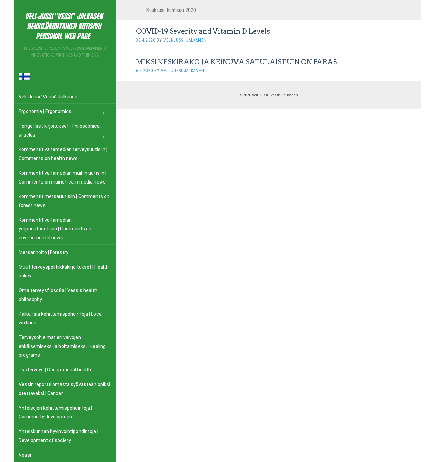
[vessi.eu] (65, 25)
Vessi (25, 455)
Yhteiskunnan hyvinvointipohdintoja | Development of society (58, 436)
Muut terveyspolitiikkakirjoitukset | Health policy (64, 271)
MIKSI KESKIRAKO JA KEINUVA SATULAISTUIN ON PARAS (236, 62)
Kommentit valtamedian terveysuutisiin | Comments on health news (63, 154)
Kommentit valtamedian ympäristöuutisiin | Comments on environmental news (55, 228)
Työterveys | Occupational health (55, 369)
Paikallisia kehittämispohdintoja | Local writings (61, 318)
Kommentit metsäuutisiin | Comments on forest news (64, 201)
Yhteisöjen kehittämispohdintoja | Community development (55, 412)
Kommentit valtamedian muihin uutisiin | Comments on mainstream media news (62, 177)
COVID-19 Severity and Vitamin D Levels (203, 31)
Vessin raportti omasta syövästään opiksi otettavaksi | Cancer (64, 389)
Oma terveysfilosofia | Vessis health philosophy (58, 295)
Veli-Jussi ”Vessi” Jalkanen (48, 96)
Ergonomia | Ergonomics (45, 111)
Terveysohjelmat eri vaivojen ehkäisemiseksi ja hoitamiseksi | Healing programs (62, 346)
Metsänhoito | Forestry (43, 252)
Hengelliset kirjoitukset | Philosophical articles (60, 130)
